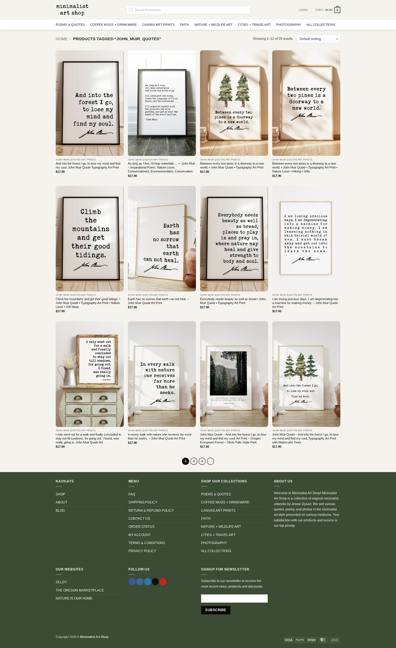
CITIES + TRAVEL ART (254, 24)
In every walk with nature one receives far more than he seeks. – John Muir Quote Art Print (160, 436)
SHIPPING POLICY (142, 502)
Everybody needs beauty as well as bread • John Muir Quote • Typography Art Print (233, 301)
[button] (327, 10)
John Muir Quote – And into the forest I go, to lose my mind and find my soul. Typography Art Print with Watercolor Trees (305, 438)
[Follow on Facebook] (132, 581)
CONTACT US (139, 518)
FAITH (184, 24)
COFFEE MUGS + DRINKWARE (113, 24)
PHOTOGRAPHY (288, 24)
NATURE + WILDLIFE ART (213, 24)
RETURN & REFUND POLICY (151, 510)
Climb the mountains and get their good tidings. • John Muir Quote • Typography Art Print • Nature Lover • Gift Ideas (88, 303)
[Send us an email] (155, 581)
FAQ (131, 494)
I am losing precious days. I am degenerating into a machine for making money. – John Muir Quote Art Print (305, 303)
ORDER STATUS (141, 526)
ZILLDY (61, 582)
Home (62, 39)
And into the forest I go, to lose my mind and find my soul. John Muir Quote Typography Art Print (88, 165)
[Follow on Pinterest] (162, 581)
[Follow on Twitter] (147, 581)
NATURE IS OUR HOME (74, 598)
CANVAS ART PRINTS (158, 24)
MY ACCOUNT (139, 535)
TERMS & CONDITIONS (146, 543)
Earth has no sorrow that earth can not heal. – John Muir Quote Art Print (158, 301)
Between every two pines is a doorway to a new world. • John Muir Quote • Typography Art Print (232, 165)
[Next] (210, 461)
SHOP (60, 494)
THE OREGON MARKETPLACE (80, 590)
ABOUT (61, 502)
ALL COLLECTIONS (321, 24)
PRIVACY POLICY (142, 551)
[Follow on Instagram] (139, 581)
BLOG (60, 510)
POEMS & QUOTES (70, 24)
